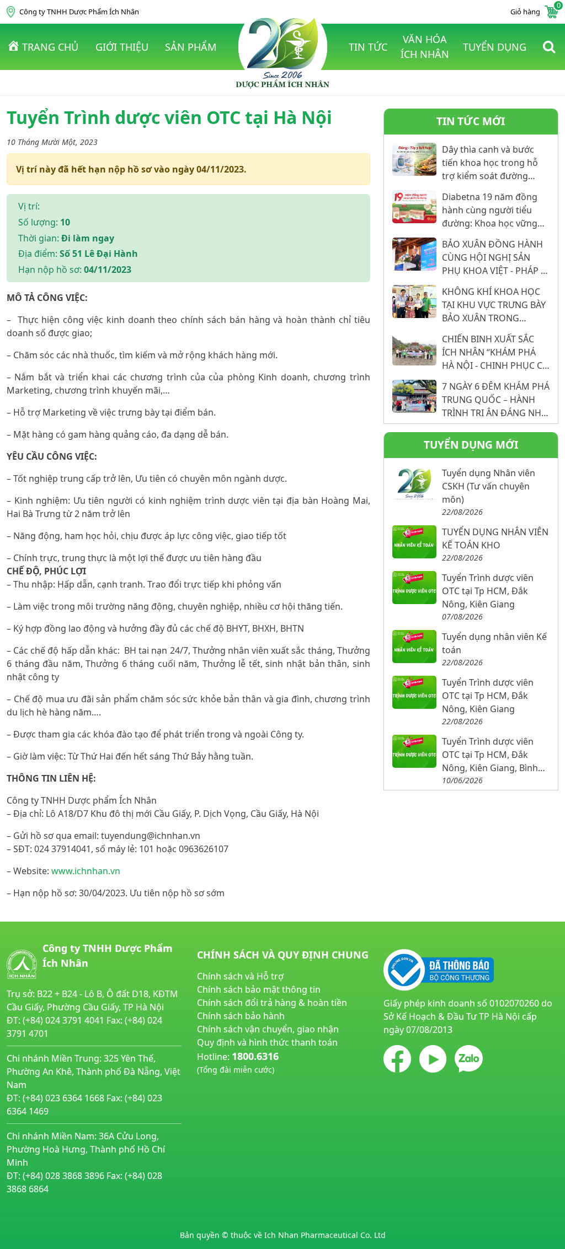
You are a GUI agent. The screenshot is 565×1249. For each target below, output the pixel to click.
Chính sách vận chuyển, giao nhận (268, 1029)
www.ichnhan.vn (85, 871)
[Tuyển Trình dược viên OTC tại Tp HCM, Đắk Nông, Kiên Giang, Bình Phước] (414, 751)
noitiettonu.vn (226, 1095)
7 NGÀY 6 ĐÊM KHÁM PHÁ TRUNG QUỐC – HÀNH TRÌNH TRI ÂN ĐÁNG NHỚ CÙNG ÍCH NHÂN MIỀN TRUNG (496, 399)
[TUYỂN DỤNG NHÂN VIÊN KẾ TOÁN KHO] (414, 541)
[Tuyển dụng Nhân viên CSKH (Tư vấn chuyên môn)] (414, 482)
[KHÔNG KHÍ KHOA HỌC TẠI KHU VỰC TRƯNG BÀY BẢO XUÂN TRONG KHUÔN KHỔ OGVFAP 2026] (414, 301)
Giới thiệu (121, 46)
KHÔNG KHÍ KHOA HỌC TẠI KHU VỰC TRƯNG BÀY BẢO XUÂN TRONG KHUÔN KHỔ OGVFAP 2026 (494, 305)
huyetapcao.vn (227, 1082)
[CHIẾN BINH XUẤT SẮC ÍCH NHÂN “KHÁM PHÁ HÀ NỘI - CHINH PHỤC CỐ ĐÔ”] (414, 348)
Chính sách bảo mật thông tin (259, 989)
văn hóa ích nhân (425, 47)
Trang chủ (50, 46)
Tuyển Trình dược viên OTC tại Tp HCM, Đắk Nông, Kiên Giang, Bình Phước (490, 754)
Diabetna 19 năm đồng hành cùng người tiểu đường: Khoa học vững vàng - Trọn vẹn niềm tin (492, 210)
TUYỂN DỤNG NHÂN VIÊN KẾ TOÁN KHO (495, 538)
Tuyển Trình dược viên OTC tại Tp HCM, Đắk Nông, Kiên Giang (488, 591)
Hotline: (238, 1062)
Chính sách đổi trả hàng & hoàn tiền (272, 1003)
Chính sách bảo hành (241, 1016)
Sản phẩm (190, 46)
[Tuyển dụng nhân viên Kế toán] (414, 646)
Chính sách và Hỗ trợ (240, 976)
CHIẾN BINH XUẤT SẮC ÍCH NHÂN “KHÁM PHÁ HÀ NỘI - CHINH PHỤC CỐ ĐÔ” (496, 352)
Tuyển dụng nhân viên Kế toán (494, 643)
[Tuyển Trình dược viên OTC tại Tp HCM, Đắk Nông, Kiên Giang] (414, 587)
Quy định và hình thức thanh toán (267, 1042)
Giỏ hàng (534, 11)
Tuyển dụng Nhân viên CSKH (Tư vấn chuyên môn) (488, 486)
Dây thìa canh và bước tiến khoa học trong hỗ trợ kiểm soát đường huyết (490, 162)
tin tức (368, 46)
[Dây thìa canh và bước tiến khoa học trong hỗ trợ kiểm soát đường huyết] (414, 159)
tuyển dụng (494, 46)
